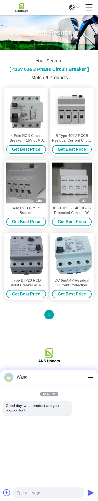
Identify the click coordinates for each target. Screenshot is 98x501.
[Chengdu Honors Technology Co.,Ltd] (21, 7)
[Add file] (6, 492)
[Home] (49, 361)
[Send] (91, 492)
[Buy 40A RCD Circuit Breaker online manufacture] (26, 183)
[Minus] (91, 377)
